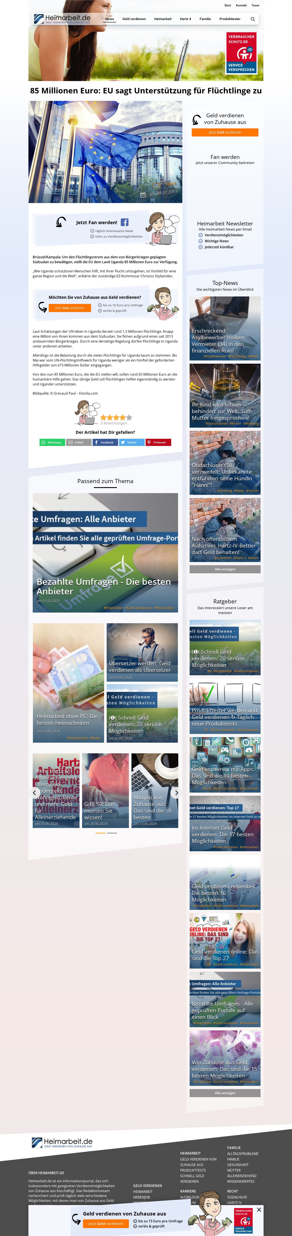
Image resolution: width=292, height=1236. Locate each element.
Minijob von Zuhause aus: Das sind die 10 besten (152, 807)
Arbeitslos (224, 558)
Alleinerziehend (242, 1176)
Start (227, 5)
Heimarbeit (165, 608)
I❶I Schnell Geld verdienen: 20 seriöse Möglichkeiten (135, 724)
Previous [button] (34, 793)
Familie (233, 1159)
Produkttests (193, 1170)
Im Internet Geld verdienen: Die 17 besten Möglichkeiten (223, 834)
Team (255, 5)
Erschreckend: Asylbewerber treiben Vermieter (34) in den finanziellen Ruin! (218, 340)
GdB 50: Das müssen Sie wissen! (99, 810)
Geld (208, 788)
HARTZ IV (234, 1202)
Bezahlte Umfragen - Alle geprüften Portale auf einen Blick (222, 1010)
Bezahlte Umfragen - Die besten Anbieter (104, 586)
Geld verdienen (139, 608)
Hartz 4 (241, 558)
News (171, 183)
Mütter (234, 1170)
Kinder (236, 423)
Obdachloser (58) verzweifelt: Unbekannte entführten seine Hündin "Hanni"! (222, 474)
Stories (253, 490)
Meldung (251, 423)
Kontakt (241, 5)
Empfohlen (114, 608)
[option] (56, 792)
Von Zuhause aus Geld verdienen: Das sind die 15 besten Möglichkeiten (224, 1069)
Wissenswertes (241, 1181)
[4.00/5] (103, 417)
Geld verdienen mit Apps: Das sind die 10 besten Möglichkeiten (223, 775)
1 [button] (100, 833)
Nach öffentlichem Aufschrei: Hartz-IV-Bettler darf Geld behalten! (224, 545)
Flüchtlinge (238, 356)
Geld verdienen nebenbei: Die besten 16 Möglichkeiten (223, 893)
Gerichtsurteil (218, 423)
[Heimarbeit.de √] (62, 19)
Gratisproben (248, 730)
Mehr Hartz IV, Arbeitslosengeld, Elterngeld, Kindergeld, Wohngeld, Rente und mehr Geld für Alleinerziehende (56, 794)
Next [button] (176, 793)
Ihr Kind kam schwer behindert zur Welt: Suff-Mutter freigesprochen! (222, 411)
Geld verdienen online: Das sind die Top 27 (225, 955)
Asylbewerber (216, 356)
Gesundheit (238, 1164)
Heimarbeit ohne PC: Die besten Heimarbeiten (67, 719)
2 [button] (112, 833)
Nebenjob (141, 1197)
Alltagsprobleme (242, 1153)
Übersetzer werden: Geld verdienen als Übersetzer (140, 666)
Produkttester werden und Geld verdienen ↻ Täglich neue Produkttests (224, 717)
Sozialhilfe (237, 1197)
